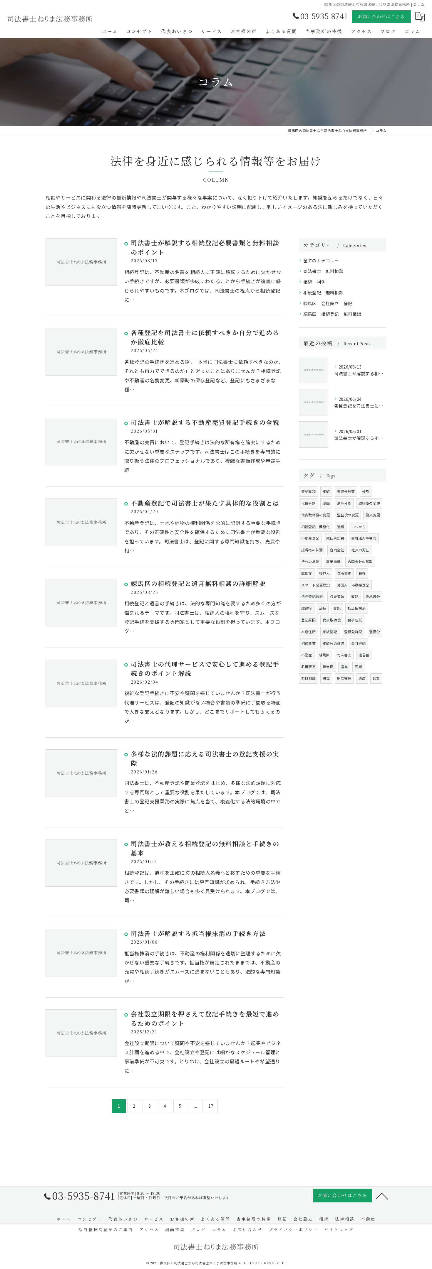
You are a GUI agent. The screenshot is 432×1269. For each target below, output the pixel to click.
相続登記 (330, 631)
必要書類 (337, 596)
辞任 (322, 608)
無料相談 (308, 678)
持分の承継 (310, 561)
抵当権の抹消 (312, 549)
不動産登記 (310, 537)
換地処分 (373, 596)
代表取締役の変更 (315, 514)
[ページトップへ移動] (382, 1196)
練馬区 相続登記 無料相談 (332, 314)
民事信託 (355, 619)
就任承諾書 (335, 537)
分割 (365, 491)
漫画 (326, 503)
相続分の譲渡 (333, 643)
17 (210, 1106)
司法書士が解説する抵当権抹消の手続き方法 (198, 933)
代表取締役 (332, 619)
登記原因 (308, 619)
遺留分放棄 (346, 491)
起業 (376, 678)
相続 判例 (314, 282)
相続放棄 (308, 643)
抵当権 (328, 666)
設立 (326, 678)
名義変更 (308, 666)
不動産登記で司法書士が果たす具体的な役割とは (205, 503)
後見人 (324, 573)
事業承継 (333, 561)
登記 (336, 608)
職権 (362, 573)
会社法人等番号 (363, 537)
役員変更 (373, 514)
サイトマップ (339, 1229)
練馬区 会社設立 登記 (327, 303)
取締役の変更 (369, 503)
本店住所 (308, 631)
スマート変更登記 (315, 584)
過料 (340, 526)
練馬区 (324, 654)
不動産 (306, 654)
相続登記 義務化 (315, 526)
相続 (326, 491)
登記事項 (308, 491)
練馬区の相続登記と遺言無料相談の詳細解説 (198, 583)
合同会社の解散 (360, 561)
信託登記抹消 (312, 596)
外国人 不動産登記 (353, 584)
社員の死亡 (360, 549)
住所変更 (344, 573)
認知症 (306, 573)
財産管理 (344, 678)
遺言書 (364, 654)
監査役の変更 (348, 514)
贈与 (344, 666)
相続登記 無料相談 (323, 292)
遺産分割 (344, 503)
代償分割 (308, 503)
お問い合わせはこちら (381, 16)
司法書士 (344, 654)
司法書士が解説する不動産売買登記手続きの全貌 (205, 422)
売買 (358, 666)
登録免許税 (353, 631)
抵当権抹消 (357, 608)
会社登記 (358, 643)
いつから (358, 526)
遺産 (362, 678)
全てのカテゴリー (321, 260)
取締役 (306, 608)
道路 (354, 596)
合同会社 (337, 549)
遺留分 (374, 631)
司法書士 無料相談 (323, 271)
